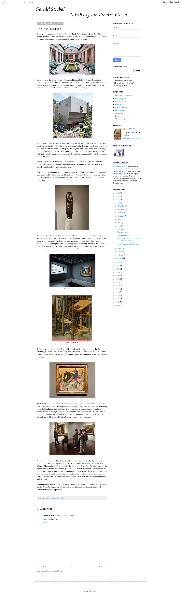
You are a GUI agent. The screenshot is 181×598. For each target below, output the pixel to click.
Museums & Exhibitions (123, 96)
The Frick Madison (123, 236)
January (120, 258)
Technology (119, 113)
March (120, 252)
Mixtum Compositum (122, 119)
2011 (117, 299)
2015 (117, 286)
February (121, 255)
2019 (117, 272)
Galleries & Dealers (121, 107)
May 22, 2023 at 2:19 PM (66, 516)
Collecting (118, 104)
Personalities (119, 110)
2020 (117, 269)
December (121, 206)
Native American (120, 102)
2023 (117, 203)
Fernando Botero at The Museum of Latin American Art (129, 240)
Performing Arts (120, 99)
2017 (117, 279)
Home (72, 567)
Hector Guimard (122, 232)
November (121, 209)
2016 (117, 282)
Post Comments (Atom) (54, 571)
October (120, 213)
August (120, 219)
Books (117, 116)
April (120, 248)
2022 (117, 262)
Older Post (102, 567)
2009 (117, 306)
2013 (117, 292)
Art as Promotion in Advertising (128, 244)
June (119, 226)
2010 (117, 302)
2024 (117, 200)
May (119, 229)
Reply (46, 523)
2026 (117, 193)
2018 (117, 276)
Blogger (94, 591)
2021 (117, 266)
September (121, 216)
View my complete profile (131, 138)
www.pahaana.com (119, 166)
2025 (117, 197)
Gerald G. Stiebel (132, 129)
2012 (117, 296)
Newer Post (42, 567)
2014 (117, 289)
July (119, 223)
